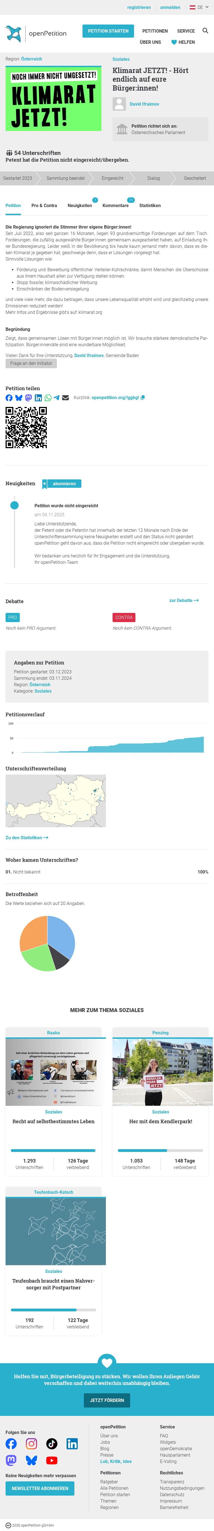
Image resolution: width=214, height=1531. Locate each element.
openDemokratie (176, 1448)
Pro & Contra (44, 205)
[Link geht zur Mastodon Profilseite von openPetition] (11, 1460)
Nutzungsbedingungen (182, 1488)
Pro (12, 617)
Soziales (121, 59)
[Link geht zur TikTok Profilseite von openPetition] (51, 1443)
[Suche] (205, 30)
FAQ (164, 1435)
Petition (13, 205)
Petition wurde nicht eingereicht (66, 505)
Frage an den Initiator (31, 363)
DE (199, 7)
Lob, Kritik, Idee (116, 1461)
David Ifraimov (144, 104)
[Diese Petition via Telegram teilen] (56, 397)
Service (186, 31)
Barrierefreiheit (174, 1507)
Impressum (171, 1501)
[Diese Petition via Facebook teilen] (9, 397)
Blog (104, 1448)
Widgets (168, 1442)
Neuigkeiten (80, 203)
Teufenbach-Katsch (53, 1192)
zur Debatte (181, 600)
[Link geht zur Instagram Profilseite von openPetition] (31, 1443)
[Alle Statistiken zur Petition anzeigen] (56, 825)
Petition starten (108, 31)
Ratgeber (109, 1481)
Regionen (109, 1507)
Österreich (31, 59)
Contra (124, 617)
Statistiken (150, 205)
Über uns (109, 1435)
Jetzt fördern (107, 1400)
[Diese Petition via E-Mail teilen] (65, 397)
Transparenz (172, 1481)
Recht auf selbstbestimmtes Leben (53, 1121)
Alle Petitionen (114, 1488)
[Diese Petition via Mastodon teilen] (28, 397)
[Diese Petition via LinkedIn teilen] (38, 397)
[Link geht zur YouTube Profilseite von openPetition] (51, 1460)
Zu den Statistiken (24, 837)
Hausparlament (175, 1455)
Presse (106, 1455)
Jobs (105, 1442)
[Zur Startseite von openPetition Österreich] (37, 34)
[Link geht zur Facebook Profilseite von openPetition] (11, 1443)
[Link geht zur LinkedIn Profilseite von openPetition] (72, 1443)
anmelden (170, 7)
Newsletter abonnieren (40, 1488)
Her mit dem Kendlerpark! (160, 1121)
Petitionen (155, 31)
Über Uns (150, 42)
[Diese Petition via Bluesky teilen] (18, 397)
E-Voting (168, 1461)
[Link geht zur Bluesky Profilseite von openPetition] (31, 1460)
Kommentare (116, 203)
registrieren (139, 7)
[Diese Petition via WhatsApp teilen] (48, 397)
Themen (108, 1501)
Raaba (53, 1032)
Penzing (160, 1032)
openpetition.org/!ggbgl (116, 397)
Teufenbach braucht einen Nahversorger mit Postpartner (53, 1284)
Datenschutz (172, 1494)
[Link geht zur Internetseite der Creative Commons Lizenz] (9, 1525)
